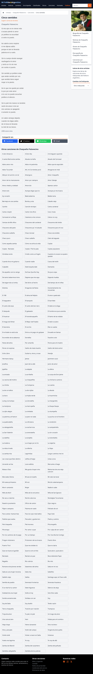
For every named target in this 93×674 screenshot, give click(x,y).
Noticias (10, 5)
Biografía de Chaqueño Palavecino (81, 34)
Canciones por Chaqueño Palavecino (80, 61)
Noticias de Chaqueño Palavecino (80, 41)
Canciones (51, 5)
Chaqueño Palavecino (19, 12)
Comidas (35, 663)
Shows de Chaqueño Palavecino (80, 48)
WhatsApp (42, 141)
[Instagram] (68, 662)
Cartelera (18, 5)
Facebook (9, 141)
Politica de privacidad (38, 666)
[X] (71, 662)
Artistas (3, 5)
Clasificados (36, 5)
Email (58, 141)
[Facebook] (64, 662)
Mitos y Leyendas (37, 661)
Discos (44, 5)
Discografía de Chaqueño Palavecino (80, 54)
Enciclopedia (27, 5)
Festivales (60, 5)
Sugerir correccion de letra (9, 20)
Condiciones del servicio (39, 668)
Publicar (67, 5)
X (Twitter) (26, 141)
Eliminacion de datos (38, 670)
